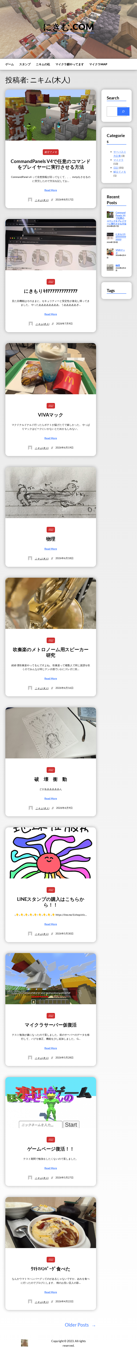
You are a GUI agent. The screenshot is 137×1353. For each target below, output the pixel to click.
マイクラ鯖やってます (69, 64)
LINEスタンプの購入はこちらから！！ (50, 902)
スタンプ (25, 64)
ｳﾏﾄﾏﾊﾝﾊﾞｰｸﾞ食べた (51, 1269)
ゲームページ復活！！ (50, 1149)
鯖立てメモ (50, 151)
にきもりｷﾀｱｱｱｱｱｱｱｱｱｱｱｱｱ (51, 291)
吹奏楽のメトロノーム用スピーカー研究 (51, 652)
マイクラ (118, 159)
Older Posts (80, 1325)
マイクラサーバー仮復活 (51, 1025)
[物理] (110, 267)
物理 (50, 539)
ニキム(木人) (42, 200)
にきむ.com (68, 26)
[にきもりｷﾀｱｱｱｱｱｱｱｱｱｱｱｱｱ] (110, 236)
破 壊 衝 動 (50, 779)
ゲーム (9, 64)
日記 (50, 281)
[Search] (123, 111)
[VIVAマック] (110, 252)
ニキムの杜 (43, 64)
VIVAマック (50, 415)
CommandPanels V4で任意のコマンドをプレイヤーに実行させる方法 (51, 164)
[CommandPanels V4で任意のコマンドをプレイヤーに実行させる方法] (110, 215)
